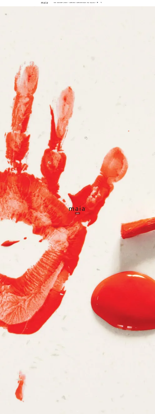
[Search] (101, 2)
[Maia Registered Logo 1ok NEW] (44, 2)
